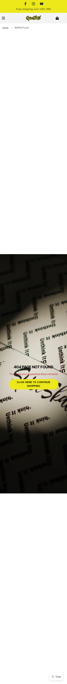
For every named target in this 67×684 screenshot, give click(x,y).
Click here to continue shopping (33, 384)
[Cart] (59, 18)
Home (5, 27)
